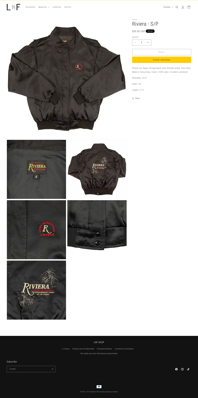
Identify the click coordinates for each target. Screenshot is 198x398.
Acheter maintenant (161, 60)
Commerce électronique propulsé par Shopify (103, 392)
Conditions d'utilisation (124, 349)
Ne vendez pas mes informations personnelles (99, 354)
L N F (87, 392)
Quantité (135, 37)
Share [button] (137, 98)
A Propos (66, 349)
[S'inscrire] (52, 369)
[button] (44, 7)
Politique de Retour (104, 349)
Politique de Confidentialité (83, 349)
